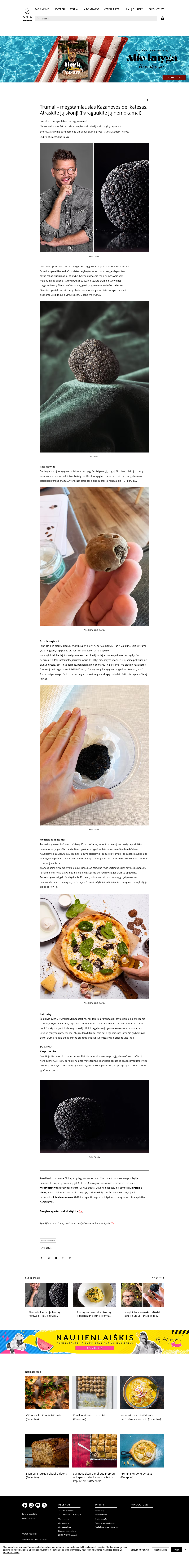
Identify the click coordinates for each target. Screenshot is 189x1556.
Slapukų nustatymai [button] (140, 1549)
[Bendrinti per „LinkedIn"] (55, 1257)
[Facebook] (24, 1505)
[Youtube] (37, 1505)
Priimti (176, 1549)
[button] (162, 18)
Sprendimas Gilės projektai (34, 1539)
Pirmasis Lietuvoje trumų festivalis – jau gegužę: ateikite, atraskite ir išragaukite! (44, 1313)
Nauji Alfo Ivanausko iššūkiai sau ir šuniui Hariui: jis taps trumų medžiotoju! (142, 1313)
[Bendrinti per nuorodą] (63, 1257)
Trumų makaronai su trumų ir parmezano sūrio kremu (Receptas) (94, 1313)
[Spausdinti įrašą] (70, 1257)
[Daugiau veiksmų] (147, 99)
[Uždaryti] (185, 1550)
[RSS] (44, 1505)
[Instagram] (31, 1505)
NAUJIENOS (46, 1247)
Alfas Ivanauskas (48, 1240)
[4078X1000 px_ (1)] (94, 59)
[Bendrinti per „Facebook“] (41, 1257)
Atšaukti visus (160, 1549)
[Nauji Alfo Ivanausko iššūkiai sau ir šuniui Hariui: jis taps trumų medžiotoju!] (142, 1295)
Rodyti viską (158, 1277)
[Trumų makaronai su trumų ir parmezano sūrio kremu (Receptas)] (94, 1295)
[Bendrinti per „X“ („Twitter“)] (48, 1257)
